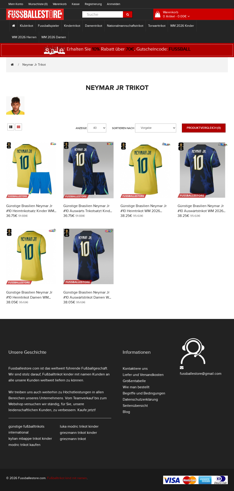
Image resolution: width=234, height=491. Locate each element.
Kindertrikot (72, 26)
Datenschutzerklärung (140, 399)
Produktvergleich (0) (204, 128)
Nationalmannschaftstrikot (125, 26)
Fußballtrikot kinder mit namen (66, 374)
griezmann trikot (73, 439)
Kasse (76, 4)
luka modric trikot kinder (79, 426)
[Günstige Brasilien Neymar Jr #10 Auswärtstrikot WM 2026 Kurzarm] (203, 169)
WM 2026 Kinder (182, 26)
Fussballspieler (48, 26)
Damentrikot (93, 26)
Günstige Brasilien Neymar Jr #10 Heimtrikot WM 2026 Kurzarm (143, 211)
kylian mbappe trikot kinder (30, 438)
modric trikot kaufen (24, 444)
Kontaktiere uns (135, 368)
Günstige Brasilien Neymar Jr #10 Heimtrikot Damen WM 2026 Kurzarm (29, 297)
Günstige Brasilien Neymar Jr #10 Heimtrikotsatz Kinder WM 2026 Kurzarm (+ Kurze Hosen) (30, 211)
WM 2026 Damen (53, 37)
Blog (126, 412)
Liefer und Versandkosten (143, 374)
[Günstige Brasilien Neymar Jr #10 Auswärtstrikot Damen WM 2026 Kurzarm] (88, 256)
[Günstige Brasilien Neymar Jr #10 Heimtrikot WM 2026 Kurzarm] (145, 169)
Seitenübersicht (135, 405)
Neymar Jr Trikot (34, 65)
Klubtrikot (26, 26)
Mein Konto (15, 4)
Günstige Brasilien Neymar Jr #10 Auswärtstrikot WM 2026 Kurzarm (201, 211)
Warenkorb (59, 4)
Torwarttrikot (156, 26)
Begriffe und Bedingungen (144, 393)
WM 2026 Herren (24, 37)
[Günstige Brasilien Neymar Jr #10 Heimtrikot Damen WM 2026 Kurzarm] (31, 256)
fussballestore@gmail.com (200, 373)
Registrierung (93, 4)
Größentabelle (134, 381)
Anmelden (113, 4)
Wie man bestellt (136, 387)
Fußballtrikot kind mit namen (67, 478)
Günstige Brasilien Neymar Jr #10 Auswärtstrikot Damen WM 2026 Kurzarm (87, 297)
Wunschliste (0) (38, 4)
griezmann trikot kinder (78, 432)
